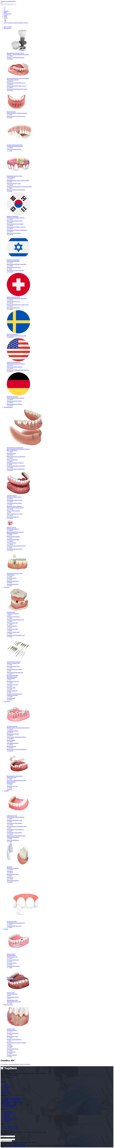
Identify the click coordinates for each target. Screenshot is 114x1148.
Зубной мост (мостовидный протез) (16, 545)
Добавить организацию (10, 1105)
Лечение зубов (11, 954)
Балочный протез (11, 453)
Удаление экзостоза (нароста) (14, 693)
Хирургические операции (14, 661)
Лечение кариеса (11, 955)
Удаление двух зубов (12, 629)
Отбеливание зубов (12, 815)
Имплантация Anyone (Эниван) (15, 224)
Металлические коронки (13, 536)
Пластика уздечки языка (13, 666)
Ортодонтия (7, 1117)
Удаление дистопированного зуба (16, 635)
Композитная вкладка (12, 584)
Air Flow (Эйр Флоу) (12, 994)
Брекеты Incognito (11, 746)
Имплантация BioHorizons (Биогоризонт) (18, 370)
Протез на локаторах (12, 459)
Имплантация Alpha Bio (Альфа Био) (16, 264)
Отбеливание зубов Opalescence (15, 829)
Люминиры (10, 871)
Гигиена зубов (10, 992)
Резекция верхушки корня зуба (15, 672)
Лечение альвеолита (12, 690)
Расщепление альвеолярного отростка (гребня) (19, 186)
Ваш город (3, 1137)
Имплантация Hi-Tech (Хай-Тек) (15, 270)
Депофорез (10, 1045)
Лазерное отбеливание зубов (14, 820)
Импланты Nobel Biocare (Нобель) (16, 363)
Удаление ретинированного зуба (15, 619)
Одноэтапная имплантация (14, 149)
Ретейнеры (10, 783)
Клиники (6, 11)
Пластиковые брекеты (13, 743)
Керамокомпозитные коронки (14, 549)
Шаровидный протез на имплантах (16, 456)
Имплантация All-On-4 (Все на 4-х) (16, 82)
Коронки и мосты (11, 527)
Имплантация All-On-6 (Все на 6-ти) (16, 86)
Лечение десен (11, 1028)
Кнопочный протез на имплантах (16, 469)
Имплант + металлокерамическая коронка (18, 54)
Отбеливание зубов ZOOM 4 (14, 832)
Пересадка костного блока (14, 183)
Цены (5, 16)
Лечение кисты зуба (12, 956)
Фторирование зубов (12, 1000)
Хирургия (6, 1115)
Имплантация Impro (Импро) (14, 404)
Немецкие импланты (12, 396)
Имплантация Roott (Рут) (13, 307)
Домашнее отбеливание (13, 837)
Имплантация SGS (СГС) (13, 301)
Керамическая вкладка (13, 581)
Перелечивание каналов (13, 966)
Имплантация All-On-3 (13, 79)
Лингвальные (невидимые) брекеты (16, 737)
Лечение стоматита (12, 1055)
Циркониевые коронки (13, 529)
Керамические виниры (13, 868)
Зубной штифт (11, 575)
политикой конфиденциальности (18, 1144)
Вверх (7, 1146)
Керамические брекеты (13, 734)
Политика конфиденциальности (12, 1099)
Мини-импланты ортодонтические (16, 116)
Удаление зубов (11, 612)
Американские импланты (13, 362)
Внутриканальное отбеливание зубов (17, 826)
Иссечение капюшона (12, 675)
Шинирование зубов (12, 1036)
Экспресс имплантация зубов (14, 145)
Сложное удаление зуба (13, 632)
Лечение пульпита (12, 963)
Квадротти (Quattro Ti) (13, 517)
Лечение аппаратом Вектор (14, 1039)
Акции (5, 15)
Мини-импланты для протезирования (17, 113)
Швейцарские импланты (13, 297)
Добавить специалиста (10, 1106)
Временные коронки (12, 533)
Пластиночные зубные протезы (15, 507)
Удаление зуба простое (13, 613)
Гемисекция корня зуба (13, 681)
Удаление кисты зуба (12, 684)
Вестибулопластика (12, 677)
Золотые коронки (11, 542)
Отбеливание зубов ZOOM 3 (14, 823)
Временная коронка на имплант (15, 462)
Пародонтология (8, 1120)
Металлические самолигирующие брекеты (18, 727)
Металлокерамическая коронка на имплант (18, 449)
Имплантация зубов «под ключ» (15, 53)
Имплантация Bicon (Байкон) (14, 367)
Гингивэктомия (11, 678)
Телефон (3, 1134)
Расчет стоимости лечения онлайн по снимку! (16, 22)
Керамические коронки (13, 539)
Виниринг (9, 866)
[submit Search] (16, 4)
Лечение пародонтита (12, 1033)
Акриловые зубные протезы (14, 503)
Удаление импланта (12, 626)
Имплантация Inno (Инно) (14, 233)
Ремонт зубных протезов (13, 510)
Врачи (5, 12)
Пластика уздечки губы (13, 663)
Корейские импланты (12, 216)
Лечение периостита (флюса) (14, 669)
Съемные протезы (11, 495)
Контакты (6, 1103)
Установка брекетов (12, 726)
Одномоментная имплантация (15, 146)
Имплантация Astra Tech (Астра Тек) (16, 335)
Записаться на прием (6, 1141)
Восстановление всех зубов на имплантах (18, 78)
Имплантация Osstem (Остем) (14, 220)
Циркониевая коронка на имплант (16, 466)
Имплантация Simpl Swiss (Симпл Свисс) (18, 304)
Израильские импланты (13, 259)
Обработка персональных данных (13, 1102)
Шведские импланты (12, 334)
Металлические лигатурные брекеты (16, 749)
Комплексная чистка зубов (14, 1001)
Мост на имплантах (12, 450)
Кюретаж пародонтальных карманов (16, 1042)
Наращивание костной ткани (14, 176)
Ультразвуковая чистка (13, 997)
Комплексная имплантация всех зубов (17, 89)
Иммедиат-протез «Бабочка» (14, 506)
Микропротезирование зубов (14, 573)
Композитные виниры (13, 874)
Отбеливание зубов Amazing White (16, 835)
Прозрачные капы (11, 777)
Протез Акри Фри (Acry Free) (14, 513)
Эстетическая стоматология (11, 1118)
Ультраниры (10, 877)
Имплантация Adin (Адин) (14, 267)
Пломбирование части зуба (14, 926)
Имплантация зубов (9, 1111)
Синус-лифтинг (11, 177)
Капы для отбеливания (13, 840)
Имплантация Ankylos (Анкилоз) (15, 398)
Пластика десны (11, 687)
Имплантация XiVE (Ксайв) (14, 401)
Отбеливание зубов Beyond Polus (15, 817)
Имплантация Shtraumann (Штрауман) (17, 298)
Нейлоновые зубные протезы (14, 500)
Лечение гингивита (12, 1030)
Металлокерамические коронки (15, 532)
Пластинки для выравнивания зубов (16, 780)
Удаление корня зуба (12, 622)
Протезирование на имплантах (15, 447)
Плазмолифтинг (11, 1052)
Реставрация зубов (12, 921)
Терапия (6, 1114)
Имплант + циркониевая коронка (15, 57)
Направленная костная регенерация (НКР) (18, 180)
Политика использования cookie (12, 1100)
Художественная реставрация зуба (16, 923)
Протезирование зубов (10, 1113)
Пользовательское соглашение (12, 1098)
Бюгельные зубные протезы (14, 497)
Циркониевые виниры (13, 880)
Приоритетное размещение (11, 1128)
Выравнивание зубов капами (14, 776)
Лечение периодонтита (13, 959)
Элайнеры (9, 789)
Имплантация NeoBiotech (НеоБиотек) (17, 230)
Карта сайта (7, 1092)
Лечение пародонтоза (12, 1048)
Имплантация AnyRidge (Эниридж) (16, 227)
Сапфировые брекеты (12, 730)
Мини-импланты (11, 111)
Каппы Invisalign (11, 782)
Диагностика (7, 1121)
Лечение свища (11, 698)
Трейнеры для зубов (12, 786)
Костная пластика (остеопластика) (16, 189)
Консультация (7, 13)
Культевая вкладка (12, 578)
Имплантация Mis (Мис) (13, 261)
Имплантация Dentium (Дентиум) (16, 217)
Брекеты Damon (11, 740)
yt (1, 1079)
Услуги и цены (8, 26)
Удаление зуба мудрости (13, 616)
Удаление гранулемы (12, 695)
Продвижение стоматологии (11, 1126)
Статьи (5, 18)
